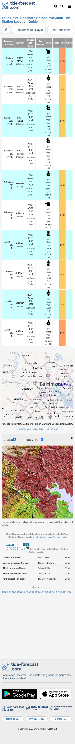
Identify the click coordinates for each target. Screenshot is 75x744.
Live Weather (46, 591)
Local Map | (38, 429)
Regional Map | (24, 428)
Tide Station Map (62, 591)
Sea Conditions (60, 30)
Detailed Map (51, 428)
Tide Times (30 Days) (29, 30)
